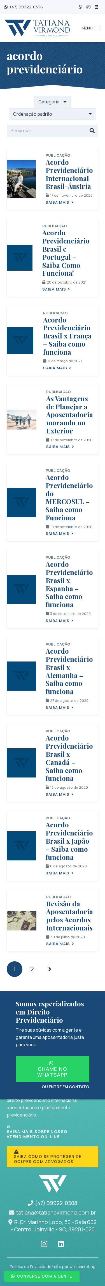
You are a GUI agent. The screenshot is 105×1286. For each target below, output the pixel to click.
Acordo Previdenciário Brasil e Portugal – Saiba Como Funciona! (66, 252)
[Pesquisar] (92, 131)
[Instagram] (88, 7)
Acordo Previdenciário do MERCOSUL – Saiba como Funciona (69, 497)
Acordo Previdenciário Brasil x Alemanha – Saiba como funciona (69, 671)
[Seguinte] (49, 969)
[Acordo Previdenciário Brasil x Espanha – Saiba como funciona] (21, 589)
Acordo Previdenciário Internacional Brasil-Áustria (69, 174)
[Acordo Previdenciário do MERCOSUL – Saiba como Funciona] (21, 502)
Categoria (48, 102)
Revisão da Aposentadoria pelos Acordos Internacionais (69, 915)
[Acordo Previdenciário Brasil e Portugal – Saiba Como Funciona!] (19, 258)
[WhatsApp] (80, 7)
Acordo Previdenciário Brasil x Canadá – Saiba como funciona (69, 758)
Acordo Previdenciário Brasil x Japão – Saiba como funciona (69, 840)
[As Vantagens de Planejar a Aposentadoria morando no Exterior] (21, 420)
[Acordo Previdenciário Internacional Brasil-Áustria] (21, 179)
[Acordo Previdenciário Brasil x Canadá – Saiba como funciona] (21, 762)
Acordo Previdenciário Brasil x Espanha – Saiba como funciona (69, 584)
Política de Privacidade (31, 1266)
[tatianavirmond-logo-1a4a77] (37, 28)
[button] (91, 28)
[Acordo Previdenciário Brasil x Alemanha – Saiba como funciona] (21, 676)
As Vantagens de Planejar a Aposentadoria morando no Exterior (69, 414)
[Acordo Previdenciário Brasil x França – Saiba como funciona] (20, 340)
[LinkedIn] (96, 7)
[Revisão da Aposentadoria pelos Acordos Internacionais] (21, 920)
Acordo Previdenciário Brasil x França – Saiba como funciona (67, 335)
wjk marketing (82, 1266)
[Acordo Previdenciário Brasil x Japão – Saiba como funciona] (21, 845)
